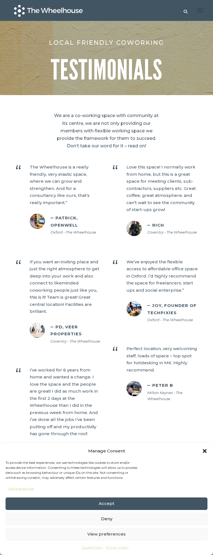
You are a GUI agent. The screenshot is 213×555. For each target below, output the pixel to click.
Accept (106, 503)
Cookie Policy (92, 547)
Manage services (21, 488)
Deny (106, 518)
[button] (204, 451)
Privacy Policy (117, 547)
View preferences (106, 534)
